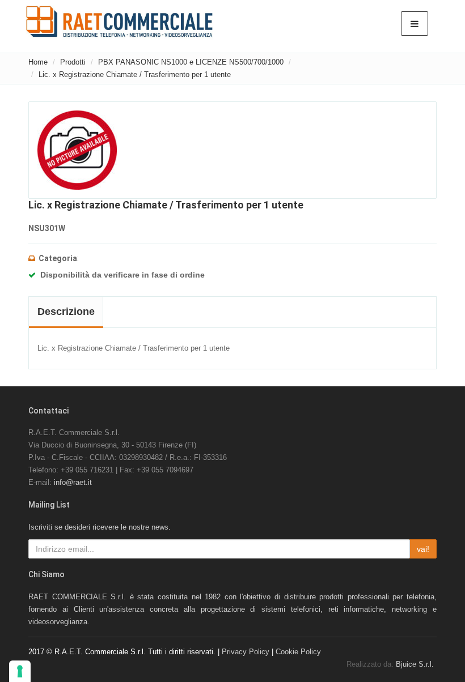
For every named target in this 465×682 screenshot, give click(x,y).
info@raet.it (73, 482)
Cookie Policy (298, 651)
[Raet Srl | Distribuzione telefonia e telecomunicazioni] (119, 21)
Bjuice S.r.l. (415, 664)
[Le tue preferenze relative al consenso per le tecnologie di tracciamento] (20, 671)
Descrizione (66, 311)
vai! (423, 548)
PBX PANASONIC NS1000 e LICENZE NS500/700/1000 (191, 62)
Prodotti (73, 62)
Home (38, 62)
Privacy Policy (245, 651)
